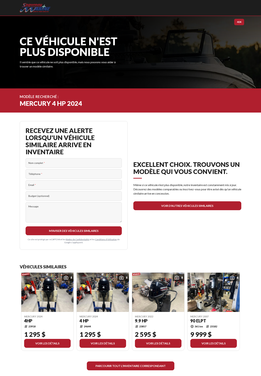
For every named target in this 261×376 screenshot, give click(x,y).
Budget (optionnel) (38, 195)
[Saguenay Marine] (35, 8)
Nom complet (36, 162)
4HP (28, 320)
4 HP (84, 320)
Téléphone (35, 173)
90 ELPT (198, 320)
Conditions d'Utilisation (106, 239)
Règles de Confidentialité (77, 239)
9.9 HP (141, 320)
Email (32, 184)
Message (33, 206)
